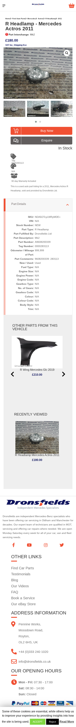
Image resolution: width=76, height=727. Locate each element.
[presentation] (12, 374)
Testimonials (20, 574)
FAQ (14, 592)
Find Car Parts (22, 568)
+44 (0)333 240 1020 (33, 652)
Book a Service (23, 598)
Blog (14, 580)
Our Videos (20, 586)
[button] (36, 122)
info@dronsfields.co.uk (35, 661)
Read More (67, 721)
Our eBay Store (23, 604)
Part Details (18, 203)
